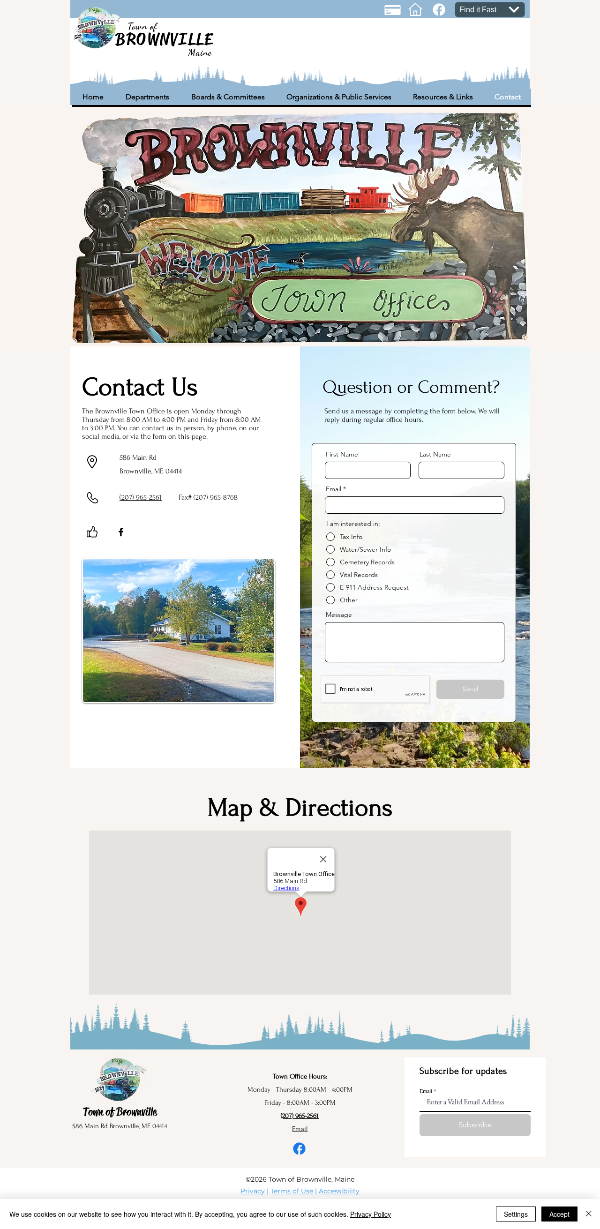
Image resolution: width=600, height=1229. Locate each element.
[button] (147, 97)
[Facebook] (121, 532)
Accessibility (339, 1191)
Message (339, 614)
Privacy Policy (370, 1214)
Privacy (252, 1191)
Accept (559, 1214)
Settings (516, 1214)
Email (333, 489)
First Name (342, 454)
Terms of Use (291, 1191)
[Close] (588, 1214)
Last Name (435, 454)
